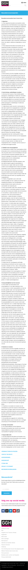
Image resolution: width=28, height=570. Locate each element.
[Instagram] (7, 511)
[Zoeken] (25, 5)
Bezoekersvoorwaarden (8, 469)
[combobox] (12, 5)
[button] (24, 2)
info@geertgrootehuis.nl (7, 567)
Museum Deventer (5, 544)
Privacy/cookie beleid (6, 557)
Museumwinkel (5, 457)
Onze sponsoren (5, 553)
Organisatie (4, 534)
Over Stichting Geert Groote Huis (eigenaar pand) (12, 548)
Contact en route (6, 454)
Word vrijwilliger (5, 538)
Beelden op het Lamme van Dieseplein (10, 555)
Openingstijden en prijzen (9, 451)
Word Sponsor (4, 540)
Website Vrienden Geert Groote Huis (9, 551)
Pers (2, 530)
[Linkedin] (10, 511)
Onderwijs (3, 546)
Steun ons (4, 463)
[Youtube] (14, 511)
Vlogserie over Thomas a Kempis (8, 532)
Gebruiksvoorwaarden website (8, 542)
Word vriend (4, 536)
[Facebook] (3, 511)
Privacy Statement (7, 466)
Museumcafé (5, 460)
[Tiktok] (18, 511)
